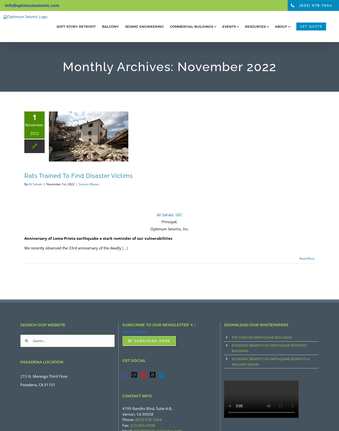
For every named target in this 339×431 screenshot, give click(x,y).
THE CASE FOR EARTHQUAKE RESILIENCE (262, 337)
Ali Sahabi (35, 184)
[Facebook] (125, 374)
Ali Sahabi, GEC (169, 214)
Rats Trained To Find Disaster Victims (78, 175)
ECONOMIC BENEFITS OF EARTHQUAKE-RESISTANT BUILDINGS (269, 348)
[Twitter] (134, 374)
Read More (307, 258)
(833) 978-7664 (148, 419)
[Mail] (152, 374)
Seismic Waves (89, 184)
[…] (125, 247)
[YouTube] (143, 374)
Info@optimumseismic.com (32, 5)
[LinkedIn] (162, 374)
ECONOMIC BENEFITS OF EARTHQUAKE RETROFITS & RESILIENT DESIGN (271, 362)
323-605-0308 (142, 425)
